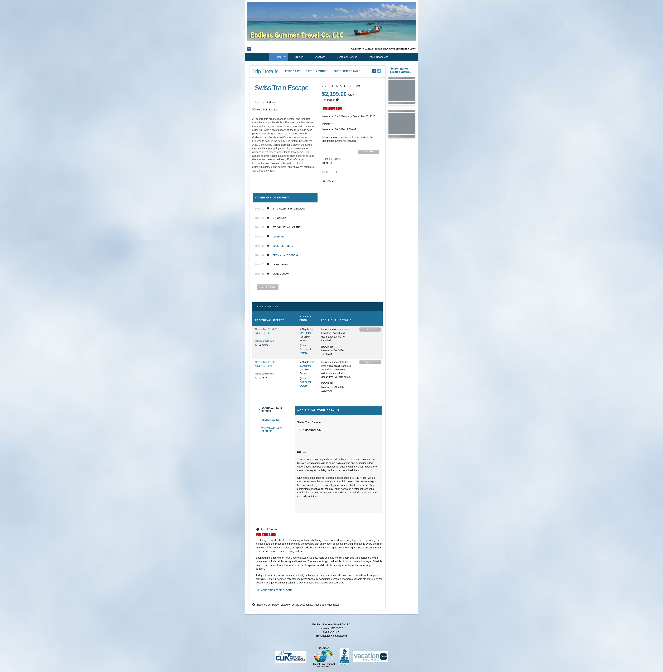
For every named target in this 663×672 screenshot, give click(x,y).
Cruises (298, 56)
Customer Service (347, 56)
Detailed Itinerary (267, 287)
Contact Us (368, 151)
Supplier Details (347, 71)
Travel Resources (378, 56)
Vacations (319, 56)
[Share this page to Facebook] (374, 71)
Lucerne (278, 236)
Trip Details (265, 71)
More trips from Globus (276, 590)
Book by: (327, 346)
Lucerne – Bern (283, 246)
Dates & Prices (317, 71)
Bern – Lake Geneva (286, 255)
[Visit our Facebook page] (249, 49)
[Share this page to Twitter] (379, 71)
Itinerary (292, 71)
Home (278, 56)
